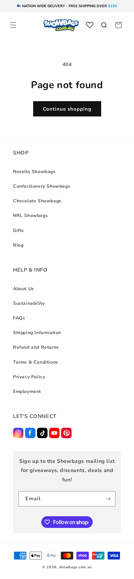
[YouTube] (54, 433)
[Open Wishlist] (90, 25)
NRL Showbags (30, 215)
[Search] (104, 25)
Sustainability (29, 303)
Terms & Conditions (35, 362)
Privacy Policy (29, 377)
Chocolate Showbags (37, 201)
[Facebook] (30, 433)
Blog (18, 245)
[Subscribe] (108, 498)
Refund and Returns (36, 347)
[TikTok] (42, 433)
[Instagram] (18, 433)
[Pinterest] (66, 433)
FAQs (19, 318)
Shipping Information (37, 333)
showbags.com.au (75, 567)
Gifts (18, 230)
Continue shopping (67, 109)
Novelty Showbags (34, 171)
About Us (23, 289)
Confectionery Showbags (41, 186)
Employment (27, 391)
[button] (13, 25)
